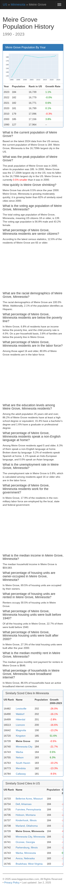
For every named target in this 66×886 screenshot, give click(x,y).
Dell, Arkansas (24, 804)
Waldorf (20, 714)
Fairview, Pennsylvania (28, 809)
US (5, 4)
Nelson (20, 757)
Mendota (21, 768)
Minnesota (18, 4)
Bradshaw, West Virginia (29, 863)
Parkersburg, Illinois (27, 847)
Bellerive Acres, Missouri (29, 798)
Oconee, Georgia (25, 842)
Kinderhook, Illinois (26, 820)
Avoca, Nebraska (25, 858)
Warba (19, 752)
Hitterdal (20, 719)
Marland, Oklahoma (27, 825)
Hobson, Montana (26, 814)
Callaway (21, 773)
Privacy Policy (12, 882)
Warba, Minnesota (26, 852)
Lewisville (21, 708)
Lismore (20, 724)
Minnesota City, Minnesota (30, 836)
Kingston (21, 735)
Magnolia (21, 730)
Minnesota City (24, 746)
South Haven (23, 762)
